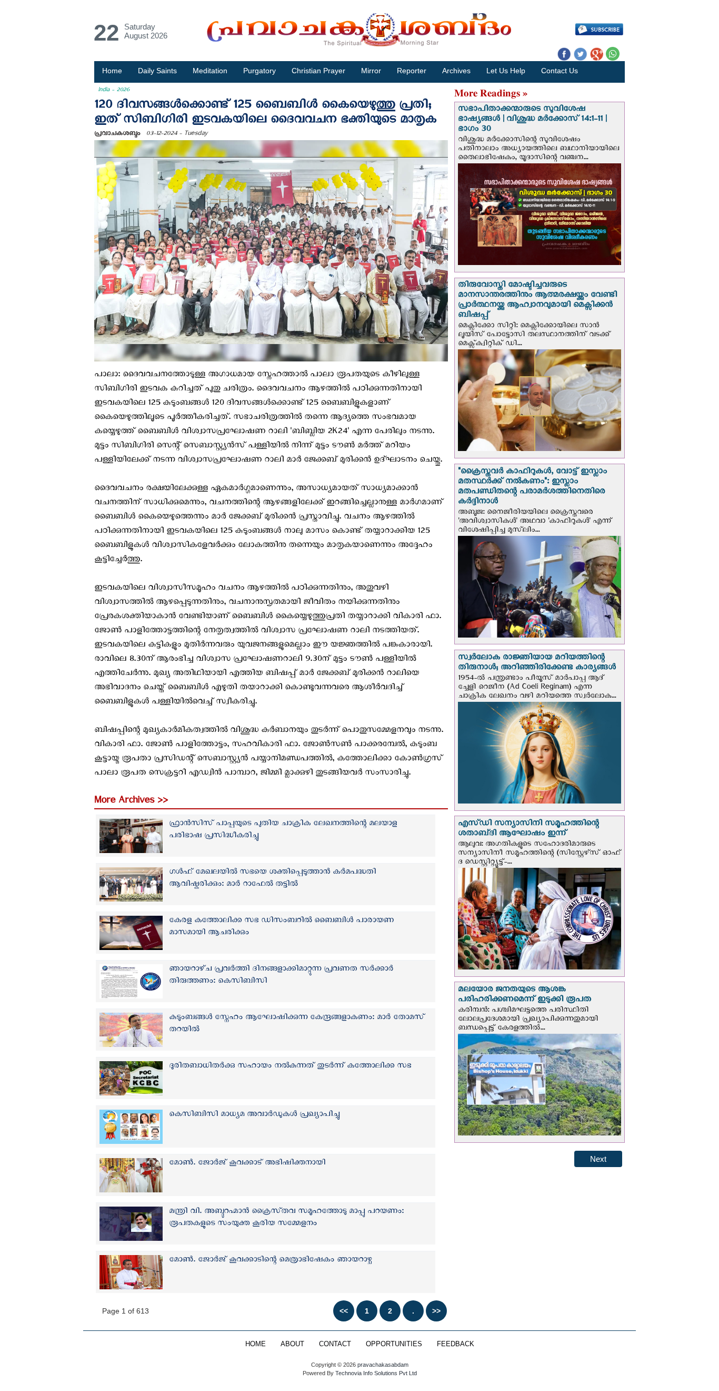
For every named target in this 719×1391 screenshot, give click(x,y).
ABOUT (292, 1344)
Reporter (411, 70)
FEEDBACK (455, 1344)
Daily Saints (157, 70)
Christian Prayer (318, 70)
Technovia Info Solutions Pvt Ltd (375, 1373)
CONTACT (335, 1344)
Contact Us (559, 70)
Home (112, 70)
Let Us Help (505, 70)
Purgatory (259, 70)
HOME (255, 1344)
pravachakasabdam (382, 1364)
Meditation (210, 70)
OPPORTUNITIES (394, 1344)
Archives (456, 70)
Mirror (371, 70)
